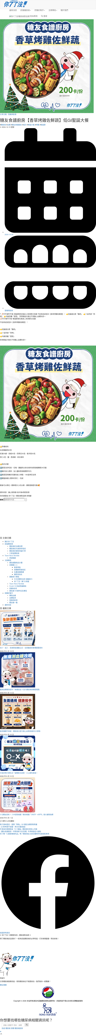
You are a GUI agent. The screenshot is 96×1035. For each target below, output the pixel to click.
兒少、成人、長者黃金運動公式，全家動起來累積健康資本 (21, 647)
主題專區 (52, 10)
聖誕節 (43, 124)
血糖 (9, 124)
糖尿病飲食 (19, 1028)
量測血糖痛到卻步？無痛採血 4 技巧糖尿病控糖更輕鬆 (20, 689)
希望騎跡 (12, 558)
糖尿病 (3, 124)
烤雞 (37, 124)
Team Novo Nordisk (12, 555)
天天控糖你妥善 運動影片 (23, 579)
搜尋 (45, 16)
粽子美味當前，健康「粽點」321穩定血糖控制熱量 (18, 824)
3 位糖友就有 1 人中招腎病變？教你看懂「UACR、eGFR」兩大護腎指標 (26, 814)
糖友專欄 (3, 985)
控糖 (12, 1028)
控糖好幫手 (39, 10)
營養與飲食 (12, 114)
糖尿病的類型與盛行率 (17, 551)
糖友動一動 (13, 602)
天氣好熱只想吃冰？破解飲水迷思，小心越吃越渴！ (19, 773)
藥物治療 (12, 595)
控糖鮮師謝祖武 (20, 569)
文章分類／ (4, 114)
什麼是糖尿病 (14, 553)
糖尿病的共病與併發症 (17, 548)
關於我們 (64, 10)
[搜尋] (26, 499)
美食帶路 (17, 567)
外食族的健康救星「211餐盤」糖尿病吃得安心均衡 (18, 829)
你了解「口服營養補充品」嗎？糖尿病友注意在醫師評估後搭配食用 (24, 833)
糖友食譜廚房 (17, 124)
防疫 (3, 1028)
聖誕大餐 (31, 124)
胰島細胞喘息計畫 (15, 562)
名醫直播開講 (19, 572)
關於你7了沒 (9, 541)
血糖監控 (12, 598)
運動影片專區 (14, 576)
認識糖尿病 (25, 10)
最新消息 (13, 10)
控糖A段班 (13, 588)
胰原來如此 (18, 574)
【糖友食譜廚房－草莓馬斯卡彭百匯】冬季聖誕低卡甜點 (20, 831)
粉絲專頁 (34, 16)
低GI (25, 124)
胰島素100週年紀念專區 (18, 591)
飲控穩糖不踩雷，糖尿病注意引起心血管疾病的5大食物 (20, 731)
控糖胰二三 (13, 565)
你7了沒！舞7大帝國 (21, 581)
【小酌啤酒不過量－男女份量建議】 (13, 826)
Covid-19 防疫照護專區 (17, 586)
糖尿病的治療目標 (15, 546)
